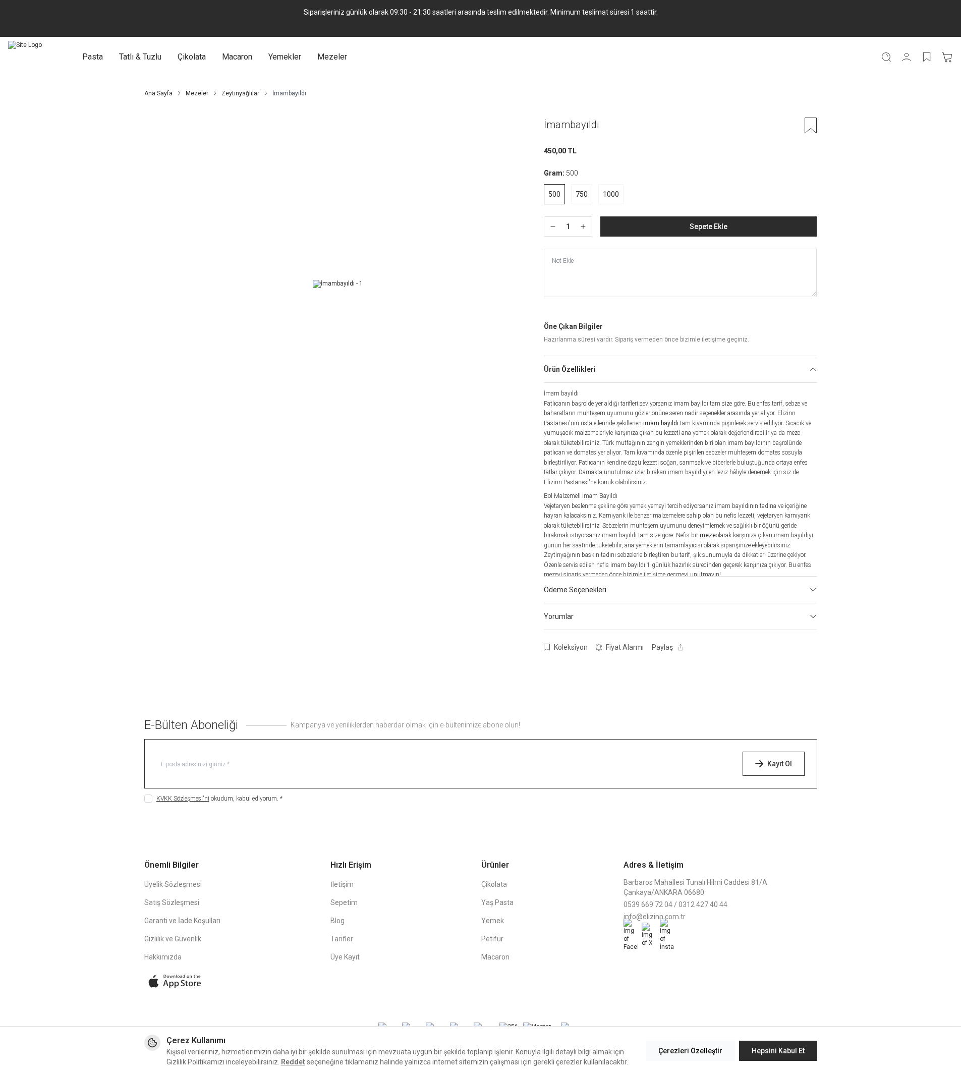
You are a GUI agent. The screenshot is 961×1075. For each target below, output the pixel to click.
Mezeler (332, 57)
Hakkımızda (163, 957)
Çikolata (192, 57)
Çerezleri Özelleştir (690, 1051)
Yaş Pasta (497, 902)
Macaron (237, 57)
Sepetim (344, 902)
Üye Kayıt (345, 957)
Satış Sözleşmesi (171, 902)
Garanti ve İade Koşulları (182, 921)
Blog (337, 921)
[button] (554, 194)
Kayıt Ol (779, 764)
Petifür (492, 939)
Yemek (492, 921)
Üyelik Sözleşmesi (173, 884)
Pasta (92, 57)
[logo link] (25, 57)
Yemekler (284, 57)
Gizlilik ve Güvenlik (172, 939)
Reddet (293, 1062)
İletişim (342, 884)
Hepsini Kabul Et (778, 1051)
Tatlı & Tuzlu (140, 57)
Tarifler (341, 939)
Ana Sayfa (158, 93)
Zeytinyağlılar (240, 93)
